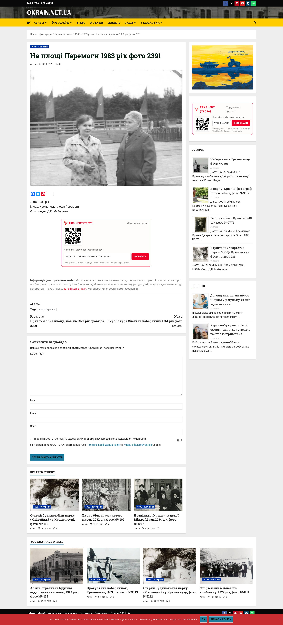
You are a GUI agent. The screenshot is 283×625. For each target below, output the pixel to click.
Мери (31, 613)
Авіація (114, 22)
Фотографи (86, 613)
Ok (203, 619)
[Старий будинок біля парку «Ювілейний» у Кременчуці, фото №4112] (54, 495)
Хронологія (54, 613)
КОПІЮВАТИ (140, 256)
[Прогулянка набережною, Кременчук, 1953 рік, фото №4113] (113, 566)
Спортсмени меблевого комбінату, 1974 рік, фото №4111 (224, 590)
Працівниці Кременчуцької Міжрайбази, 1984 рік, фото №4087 (156, 519)
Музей (41, 613)
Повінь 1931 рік (120, 613)
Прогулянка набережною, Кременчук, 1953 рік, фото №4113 (112, 590)
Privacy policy (220, 619)
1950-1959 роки (97, 579)
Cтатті (39, 22)
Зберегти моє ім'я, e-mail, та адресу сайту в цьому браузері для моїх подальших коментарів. (90, 438)
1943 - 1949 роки (42, 579)
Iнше (129, 22)
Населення (70, 613)
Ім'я (32, 400)
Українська (150, 22)
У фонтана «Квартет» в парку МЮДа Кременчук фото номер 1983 (229, 252)
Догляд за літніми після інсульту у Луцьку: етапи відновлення (230, 299)
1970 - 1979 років (211, 579)
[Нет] (279, 619)
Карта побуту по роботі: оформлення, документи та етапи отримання (230, 329)
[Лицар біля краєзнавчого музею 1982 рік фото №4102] (106, 495)
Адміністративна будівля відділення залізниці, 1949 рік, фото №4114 (54, 592)
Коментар (37, 353)
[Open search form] (255, 22)
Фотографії (60, 22)
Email (33, 413)
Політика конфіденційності (103, 444)
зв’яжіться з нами (75, 288)
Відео (81, 22)
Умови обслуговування (137, 444)
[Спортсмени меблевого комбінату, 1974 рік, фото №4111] (226, 566)
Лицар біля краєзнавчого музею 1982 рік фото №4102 (103, 517)
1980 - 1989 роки (39, 47)
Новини (96, 22)
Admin (33, 64)
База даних (101, 613)
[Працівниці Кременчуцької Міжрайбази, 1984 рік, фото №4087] (158, 495)
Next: (144, 321)
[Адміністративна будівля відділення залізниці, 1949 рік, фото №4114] (56, 566)
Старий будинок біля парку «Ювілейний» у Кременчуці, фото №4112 (52, 519)
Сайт (33, 426)
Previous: (67, 321)
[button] (29, 22)
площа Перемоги (47, 309)
